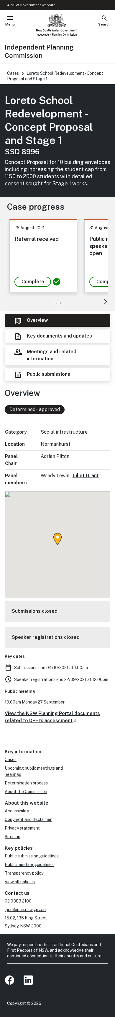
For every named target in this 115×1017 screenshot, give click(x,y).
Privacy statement (22, 828)
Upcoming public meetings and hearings (34, 771)
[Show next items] (105, 301)
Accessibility (17, 810)
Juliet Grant (86, 475)
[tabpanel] (57, 560)
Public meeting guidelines (29, 864)
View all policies (20, 881)
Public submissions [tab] (42, 375)
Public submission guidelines (32, 856)
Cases (13, 73)
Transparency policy (24, 873)
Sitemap (12, 836)
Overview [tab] (31, 321)
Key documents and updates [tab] (53, 336)
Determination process (26, 783)
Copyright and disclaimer (28, 819)
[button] (57, 539)
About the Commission (26, 791)
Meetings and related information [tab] (45, 354)
